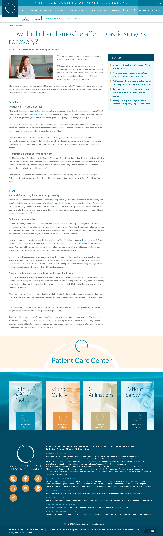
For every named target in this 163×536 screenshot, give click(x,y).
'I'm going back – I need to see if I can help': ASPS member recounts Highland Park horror (132, 92)
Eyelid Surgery (52, 464)
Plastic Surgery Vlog (90, 500)
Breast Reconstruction (76, 481)
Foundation (115, 10)
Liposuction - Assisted (133, 466)
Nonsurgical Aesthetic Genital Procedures (126, 469)
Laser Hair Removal (84, 466)
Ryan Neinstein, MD (91, 240)
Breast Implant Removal (55, 459)
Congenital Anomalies (138, 481)
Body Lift (101, 456)
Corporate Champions (78, 507)
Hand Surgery (106, 484)
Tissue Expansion (144, 486)
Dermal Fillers (127, 461)
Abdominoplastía (53, 493)
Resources (148, 514)
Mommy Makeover (91, 469)
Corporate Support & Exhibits (116, 507)
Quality (127, 514)
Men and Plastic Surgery (55, 469)
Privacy (10, 532)
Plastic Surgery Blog (73, 500)
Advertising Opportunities (56, 507)
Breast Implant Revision (76, 459)
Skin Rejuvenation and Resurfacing (93, 471)
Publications (87, 514)
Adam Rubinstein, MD (37, 114)
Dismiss (150, 531)
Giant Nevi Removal (92, 484)
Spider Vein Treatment (118, 471)
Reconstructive (46, 10)
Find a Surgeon (81, 10)
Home (24, 10)
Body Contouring (89, 456)
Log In (158, 3)
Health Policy (137, 514)
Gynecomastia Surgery (118, 464)
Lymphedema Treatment (123, 484)
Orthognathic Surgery (70, 486)
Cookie (22, 532)
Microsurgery (140, 484)
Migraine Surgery (53, 486)
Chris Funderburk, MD (53, 203)
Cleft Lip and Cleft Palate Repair (115, 481)
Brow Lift (116, 459)
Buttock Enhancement (55, 461)
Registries (109, 514)
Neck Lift (103, 469)
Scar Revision (100, 486)
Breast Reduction (105, 459)
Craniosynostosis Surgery (56, 484)
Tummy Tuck (62, 474)
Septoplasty (112, 486)
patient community (73, 18)
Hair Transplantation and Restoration (61, 466)
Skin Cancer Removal (127, 486)
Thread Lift (50, 474)
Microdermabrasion (74, 469)
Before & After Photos (64, 10)
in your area (48, 327)
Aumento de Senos (69, 493)
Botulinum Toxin (113, 456)
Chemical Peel (90, 461)
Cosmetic (33, 10)
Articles (19, 26)
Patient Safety (95, 10)
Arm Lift (77, 456)
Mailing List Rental (95, 507)
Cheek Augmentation (74, 461)
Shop (69, 514)
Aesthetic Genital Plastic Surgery (59, 456)
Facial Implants (72, 464)
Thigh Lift (147, 471)
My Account (51, 514)
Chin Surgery (103, 461)
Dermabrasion (115, 461)
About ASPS (71, 449)
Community (98, 514)
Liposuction (118, 466)
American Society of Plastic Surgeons (81, 2)
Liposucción (138, 493)
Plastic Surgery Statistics (110, 500)
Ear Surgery (139, 461)
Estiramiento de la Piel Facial (120, 493)
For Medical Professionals (150, 10)
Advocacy (119, 514)
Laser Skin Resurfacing (103, 466)
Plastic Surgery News (54, 500)
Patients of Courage (55, 449)
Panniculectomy (87, 486)
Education (77, 514)
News (106, 10)
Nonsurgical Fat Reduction (56, 471)
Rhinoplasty (73, 471)
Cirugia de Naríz (84, 493)
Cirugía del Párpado (100, 493)
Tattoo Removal (135, 471)
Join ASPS (62, 514)
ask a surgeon (53, 18)
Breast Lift (91, 459)
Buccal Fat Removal (129, 459)
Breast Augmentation (130, 456)
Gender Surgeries (75, 484)
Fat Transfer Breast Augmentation (94, 464)
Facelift (62, 464)
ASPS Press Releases (130, 500)
